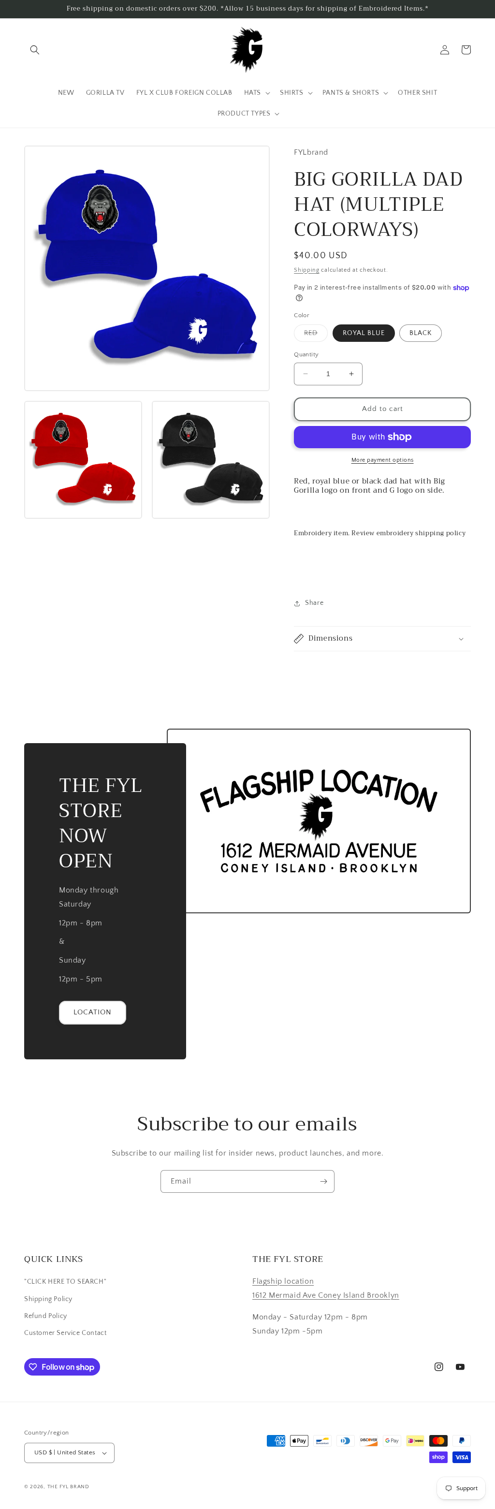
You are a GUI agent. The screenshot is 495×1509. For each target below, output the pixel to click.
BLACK (420, 333)
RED (316, 335)
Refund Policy (45, 1316)
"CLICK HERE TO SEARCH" (65, 1282)
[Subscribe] (323, 1181)
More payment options (382, 460)
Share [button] (314, 603)
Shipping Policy (48, 1299)
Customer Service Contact (65, 1333)
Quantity (306, 354)
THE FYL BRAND (68, 1487)
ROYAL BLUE (364, 333)
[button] (34, 49)
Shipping (307, 270)
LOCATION (92, 1012)
